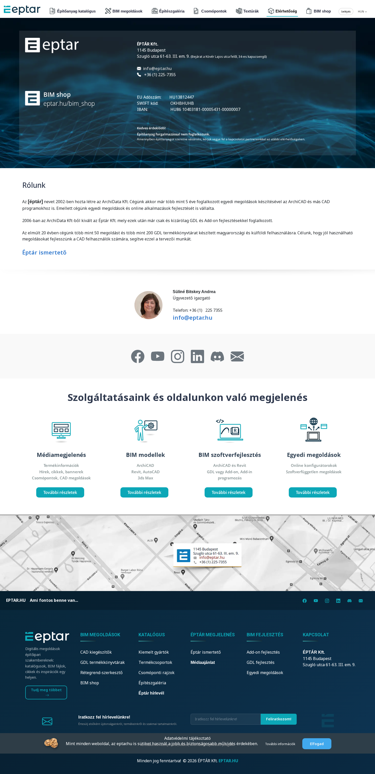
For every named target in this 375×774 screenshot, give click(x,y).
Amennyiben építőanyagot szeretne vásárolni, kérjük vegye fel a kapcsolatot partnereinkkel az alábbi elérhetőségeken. (221, 139)
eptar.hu (16, 600)
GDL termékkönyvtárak (102, 662)
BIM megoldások (127, 11)
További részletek (60, 492)
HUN (361, 11)
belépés (346, 11)
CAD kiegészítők (96, 652)
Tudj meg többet (46, 689)
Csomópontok (214, 11)
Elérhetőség (286, 11)
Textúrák (251, 11)
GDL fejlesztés (260, 662)
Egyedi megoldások (265, 672)
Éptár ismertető (44, 252)
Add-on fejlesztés (263, 652)
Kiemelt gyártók (154, 652)
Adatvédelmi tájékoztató (187, 738)
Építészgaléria (171, 11)
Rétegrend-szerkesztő (101, 672)
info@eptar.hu (157, 68)
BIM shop (322, 11)
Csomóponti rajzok (156, 672)
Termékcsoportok (155, 662)
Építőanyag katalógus (76, 11)
